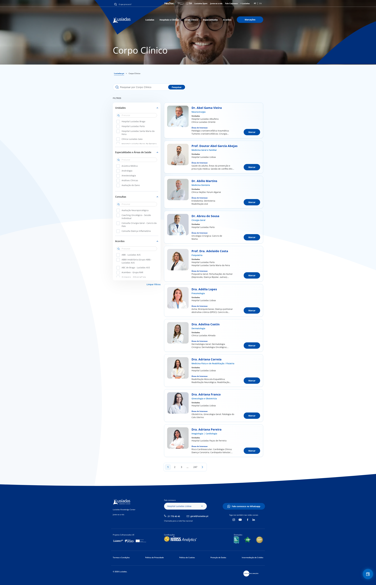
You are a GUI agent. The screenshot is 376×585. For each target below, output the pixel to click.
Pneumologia (198, 293)
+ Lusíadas (245, 3)
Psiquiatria (197, 255)
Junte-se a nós (216, 3)
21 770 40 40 (174, 516)
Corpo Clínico (191, 19)
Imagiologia (197, 433)
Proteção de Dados (218, 557)
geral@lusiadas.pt (199, 516)
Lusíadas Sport (200, 3)
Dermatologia (198, 328)
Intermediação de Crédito (252, 557)
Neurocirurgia (198, 111)
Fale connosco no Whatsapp (246, 506)
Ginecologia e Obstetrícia (204, 398)
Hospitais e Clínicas (169, 19)
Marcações (250, 19)
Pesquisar (177, 87)
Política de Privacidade (154, 557)
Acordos (227, 19)
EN (260, 3)
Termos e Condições (121, 557)
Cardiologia (211, 433)
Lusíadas (149, 19)
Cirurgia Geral (198, 220)
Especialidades (210, 19)
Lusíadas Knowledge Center (124, 509)
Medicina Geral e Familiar (204, 150)
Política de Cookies (187, 557)
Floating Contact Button (368, 574)
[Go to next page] (202, 467)
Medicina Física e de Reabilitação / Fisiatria (213, 363)
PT (255, 3)
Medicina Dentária (201, 185)
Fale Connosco (231, 3)
